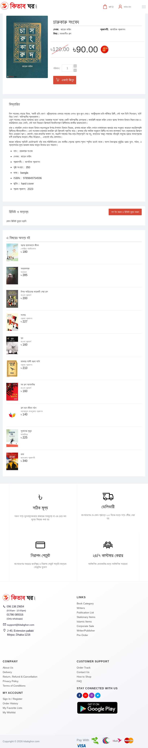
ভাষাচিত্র (24, 434)
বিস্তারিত (14, 104)
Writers (81, 608)
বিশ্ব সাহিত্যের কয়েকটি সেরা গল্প (34, 291)
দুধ (22, 338)
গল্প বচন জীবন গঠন (28, 407)
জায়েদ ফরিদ (66, 29)
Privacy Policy (10, 681)
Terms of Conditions (14, 685)
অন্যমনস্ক (25, 268)
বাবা (22, 454)
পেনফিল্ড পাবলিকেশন (28, 248)
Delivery (7, 672)
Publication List (85, 612)
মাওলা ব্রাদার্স (26, 295)
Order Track (83, 667)
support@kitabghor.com (20, 624)
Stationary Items (86, 617)
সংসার (23, 314)
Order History (10, 703)
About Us (8, 667)
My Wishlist (9, 712)
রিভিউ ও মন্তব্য (18, 212)
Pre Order (82, 635)
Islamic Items (84, 621)
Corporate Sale (85, 626)
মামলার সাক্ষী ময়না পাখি (30, 361)
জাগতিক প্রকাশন (117, 29)
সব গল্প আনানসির (28, 384)
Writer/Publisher (86, 630)
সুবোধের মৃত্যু (26, 430)
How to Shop (84, 676)
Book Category (85, 603)
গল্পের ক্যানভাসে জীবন (30, 245)
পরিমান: (56, 68)
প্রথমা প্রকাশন (26, 318)
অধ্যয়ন (24, 272)
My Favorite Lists (12, 707)
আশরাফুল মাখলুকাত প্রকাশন (32, 411)
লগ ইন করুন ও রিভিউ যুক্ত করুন (125, 211)
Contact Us (83, 672)
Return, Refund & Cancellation (20, 676)
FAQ (79, 681)
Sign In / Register (12, 698)
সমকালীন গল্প (65, 33)
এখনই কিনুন (67, 80)
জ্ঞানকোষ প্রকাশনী (28, 457)
